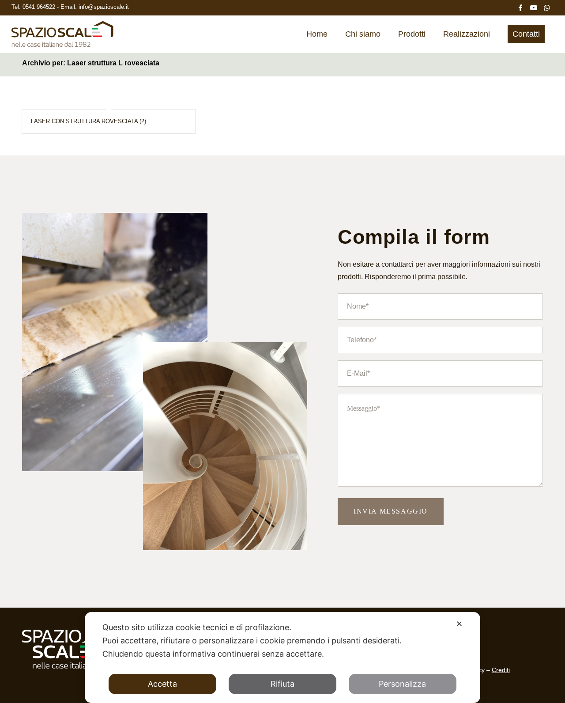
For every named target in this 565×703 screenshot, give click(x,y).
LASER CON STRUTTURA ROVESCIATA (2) (88, 121)
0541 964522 (40, 7)
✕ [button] (459, 623)
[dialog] (282, 657)
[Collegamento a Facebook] (520, 6)
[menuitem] (317, 34)
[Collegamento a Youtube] (533, 6)
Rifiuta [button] (282, 683)
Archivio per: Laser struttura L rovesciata (90, 63)
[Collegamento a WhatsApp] (547, 6)
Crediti (501, 669)
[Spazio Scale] (62, 37)
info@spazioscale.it (104, 7)
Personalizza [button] (402, 683)
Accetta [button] (162, 683)
